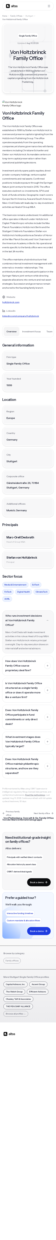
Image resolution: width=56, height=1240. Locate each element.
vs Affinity (34, 1103)
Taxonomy (35, 1153)
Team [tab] (49, 331)
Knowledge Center (12, 1147)
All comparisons (37, 1074)
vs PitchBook (36, 1085)
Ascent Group (38, 984)
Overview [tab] (11, 331)
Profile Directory (37, 1130)
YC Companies (37, 1141)
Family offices (12, 960)
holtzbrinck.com (10, 302)
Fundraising (8, 1091)
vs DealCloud (36, 1108)
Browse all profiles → (16, 1013)
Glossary (34, 1147)
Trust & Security (10, 1225)
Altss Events (10, 1141)
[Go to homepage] (12, 6)
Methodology (9, 1186)
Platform (7, 1074)
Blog (5, 1124)
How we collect (10, 1180)
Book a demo (37, 882)
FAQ (5, 1153)
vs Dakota (34, 1097)
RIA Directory (36, 1136)
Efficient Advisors (37, 991)
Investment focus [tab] (31, 331)
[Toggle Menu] (49, 6)
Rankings (34, 1124)
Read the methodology (35, 795)
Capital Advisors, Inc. (15, 984)
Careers (7, 1197)
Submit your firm (11, 1203)
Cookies (42, 1225)
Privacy (24, 1225)
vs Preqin (34, 1080)
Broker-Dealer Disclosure (14, 1231)
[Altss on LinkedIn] (14, 1057)
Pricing (6, 1097)
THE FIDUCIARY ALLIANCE (18, 1006)
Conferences (9, 1136)
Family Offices (16, 16)
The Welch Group (14, 991)
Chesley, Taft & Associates (18, 999)
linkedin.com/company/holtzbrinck (20, 316)
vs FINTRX (34, 1091)
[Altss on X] (6, 1057)
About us (7, 1174)
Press (5, 1192)
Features (7, 1080)
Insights (6, 1130)
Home (4, 16)
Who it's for (8, 1085)
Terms (33, 1225)
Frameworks (35, 1159)
